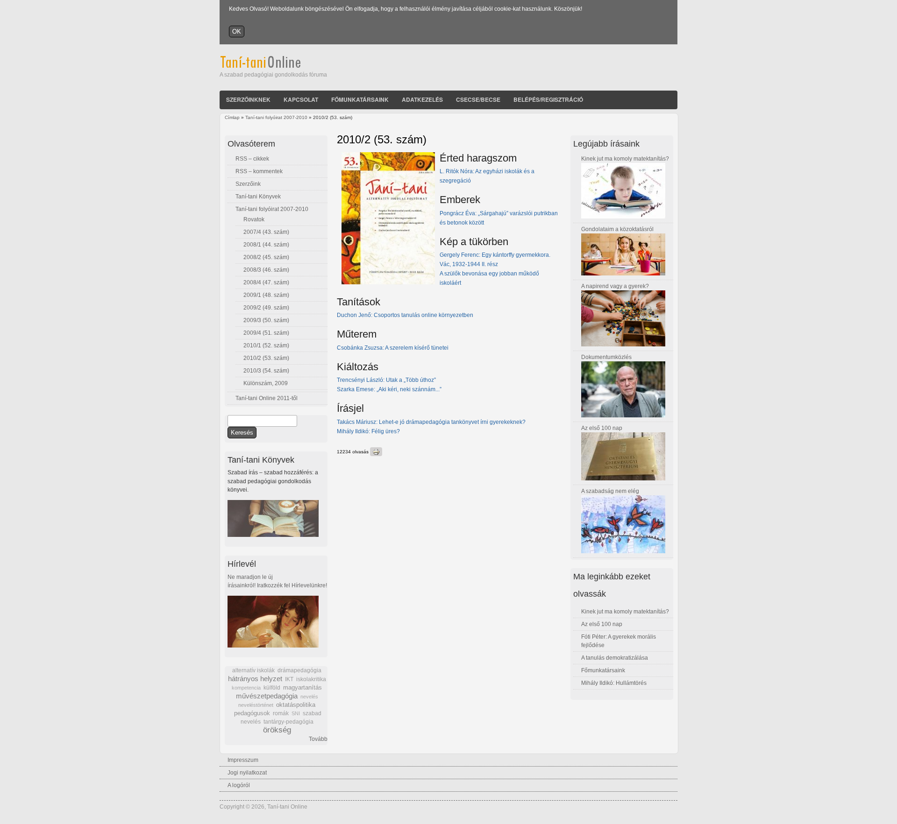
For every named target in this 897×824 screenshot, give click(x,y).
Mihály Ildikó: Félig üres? (368, 431)
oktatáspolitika (295, 704)
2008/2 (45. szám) (266, 257)
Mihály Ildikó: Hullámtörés (614, 683)
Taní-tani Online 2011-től (266, 398)
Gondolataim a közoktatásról (617, 229)
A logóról (239, 785)
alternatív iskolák (253, 670)
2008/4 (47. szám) (266, 282)
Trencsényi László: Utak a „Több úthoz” (386, 380)
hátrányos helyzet (255, 679)
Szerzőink (248, 184)
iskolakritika (311, 679)
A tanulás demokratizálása (614, 658)
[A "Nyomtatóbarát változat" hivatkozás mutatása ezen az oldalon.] (376, 451)
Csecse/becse (478, 99)
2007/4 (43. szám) (266, 232)
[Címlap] (273, 66)
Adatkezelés (422, 99)
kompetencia (246, 687)
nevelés (309, 696)
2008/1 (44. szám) (266, 244)
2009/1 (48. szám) (266, 295)
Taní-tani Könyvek (258, 196)
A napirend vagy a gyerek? (615, 286)
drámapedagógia (299, 670)
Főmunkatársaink (360, 99)
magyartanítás (302, 687)
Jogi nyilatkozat (247, 772)
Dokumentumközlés (606, 357)
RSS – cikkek (252, 158)
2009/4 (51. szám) (266, 333)
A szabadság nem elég (610, 491)
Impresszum (243, 760)
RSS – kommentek (259, 171)
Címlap (232, 117)
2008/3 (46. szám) (266, 270)
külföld (271, 687)
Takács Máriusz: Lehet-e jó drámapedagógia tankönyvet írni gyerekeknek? (432, 422)
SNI (296, 713)
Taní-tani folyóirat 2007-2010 (276, 117)
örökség (277, 729)
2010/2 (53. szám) (266, 358)
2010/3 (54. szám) (266, 370)
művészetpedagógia (267, 696)
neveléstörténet (255, 705)
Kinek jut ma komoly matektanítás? (625, 158)
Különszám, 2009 (265, 383)
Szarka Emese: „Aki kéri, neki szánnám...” (391, 389)
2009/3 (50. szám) (266, 320)
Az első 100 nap (601, 428)
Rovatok (253, 219)
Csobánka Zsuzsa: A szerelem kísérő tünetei (392, 348)
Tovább (318, 739)
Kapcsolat (301, 99)
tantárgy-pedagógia (288, 721)
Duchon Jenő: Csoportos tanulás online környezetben (405, 315)
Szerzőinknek (248, 99)
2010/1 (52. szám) (266, 345)
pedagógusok (252, 713)
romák (281, 713)
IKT (289, 679)
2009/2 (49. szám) (266, 307)
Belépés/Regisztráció (548, 99)
